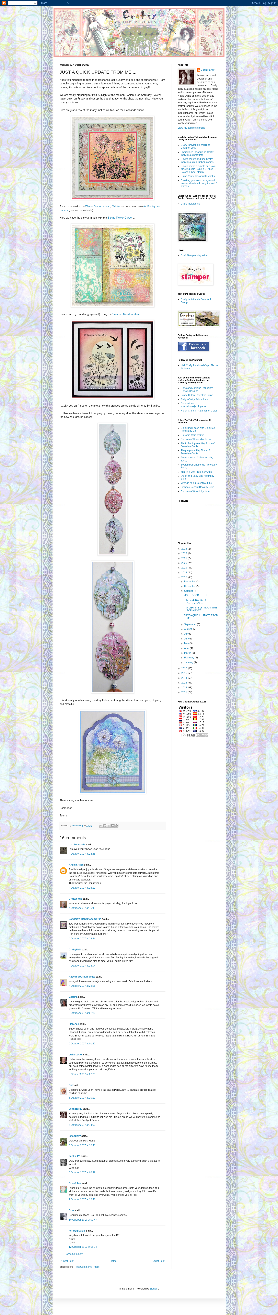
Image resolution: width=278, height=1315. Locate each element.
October (189, 590)
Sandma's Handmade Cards (85, 919)
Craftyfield (75, 949)
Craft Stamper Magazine (194, 255)
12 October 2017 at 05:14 (83, 1246)
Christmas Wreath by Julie (195, 491)
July (186, 633)
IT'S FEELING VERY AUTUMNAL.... (195, 601)
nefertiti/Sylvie (77, 1230)
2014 (184, 678)
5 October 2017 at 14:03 (82, 1125)
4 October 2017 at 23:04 (82, 965)
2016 (184, 668)
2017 (184, 577)
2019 (184, 567)
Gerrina (73, 996)
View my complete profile (191, 127)
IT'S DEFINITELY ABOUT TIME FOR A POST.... (200, 609)
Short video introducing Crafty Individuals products (197, 153)
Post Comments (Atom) (87, 1266)
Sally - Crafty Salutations (194, 399)
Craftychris (75, 898)
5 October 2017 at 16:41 (82, 1145)
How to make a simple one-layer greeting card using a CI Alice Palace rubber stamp (198, 169)
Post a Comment (74, 1254)
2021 (184, 558)
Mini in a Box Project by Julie (196, 471)
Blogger (154, 1288)
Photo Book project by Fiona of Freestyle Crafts (198, 445)
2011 (184, 692)
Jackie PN (75, 1156)
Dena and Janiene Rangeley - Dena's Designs (197, 389)
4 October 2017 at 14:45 (82, 853)
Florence (74, 1024)
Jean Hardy (75, 1108)
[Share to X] (109, 826)
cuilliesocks (76, 1054)
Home (113, 1261)
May (186, 643)
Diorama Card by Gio (192, 435)
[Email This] (101, 826)
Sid (70, 1085)
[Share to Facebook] (113, 826)
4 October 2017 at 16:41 (82, 908)
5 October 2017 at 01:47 (82, 1043)
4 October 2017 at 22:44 (82, 938)
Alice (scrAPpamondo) (82, 976)
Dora (71, 1210)
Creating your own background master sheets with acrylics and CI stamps (199, 183)
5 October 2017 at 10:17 (82, 1097)
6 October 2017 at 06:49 (82, 1172)
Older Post (158, 1261)
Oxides (116, 206)
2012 (184, 687)
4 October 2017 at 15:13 (82, 887)
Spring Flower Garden (120, 217)
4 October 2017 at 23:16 (82, 985)
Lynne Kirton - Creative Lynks (197, 395)
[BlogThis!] (105, 826)
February (189, 657)
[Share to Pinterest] (116, 826)
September (190, 624)
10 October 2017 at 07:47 (83, 1219)
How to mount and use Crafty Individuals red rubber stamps (197, 160)
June (187, 638)
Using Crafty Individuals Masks (198, 176)
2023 (184, 548)
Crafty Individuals (190, 203)
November (190, 586)
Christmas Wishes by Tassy (196, 439)
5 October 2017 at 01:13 (82, 1013)
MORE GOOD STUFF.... (197, 595)
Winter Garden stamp (97, 206)
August (188, 629)
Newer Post (67, 1261)
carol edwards (77, 844)
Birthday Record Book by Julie (197, 487)
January (189, 662)
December (190, 581)
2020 (184, 563)
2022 (184, 553)
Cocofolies (75, 1183)
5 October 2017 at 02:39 (82, 1074)
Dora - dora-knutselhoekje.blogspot (193, 405)
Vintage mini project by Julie (196, 483)
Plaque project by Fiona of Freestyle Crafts (195, 452)
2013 (184, 682)
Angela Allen (76, 864)
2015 (184, 673)
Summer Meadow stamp (126, 314)
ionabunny (75, 1136)
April (187, 648)
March (188, 652)
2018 (184, 572)
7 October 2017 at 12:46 (82, 1199)
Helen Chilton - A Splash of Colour (199, 410)
